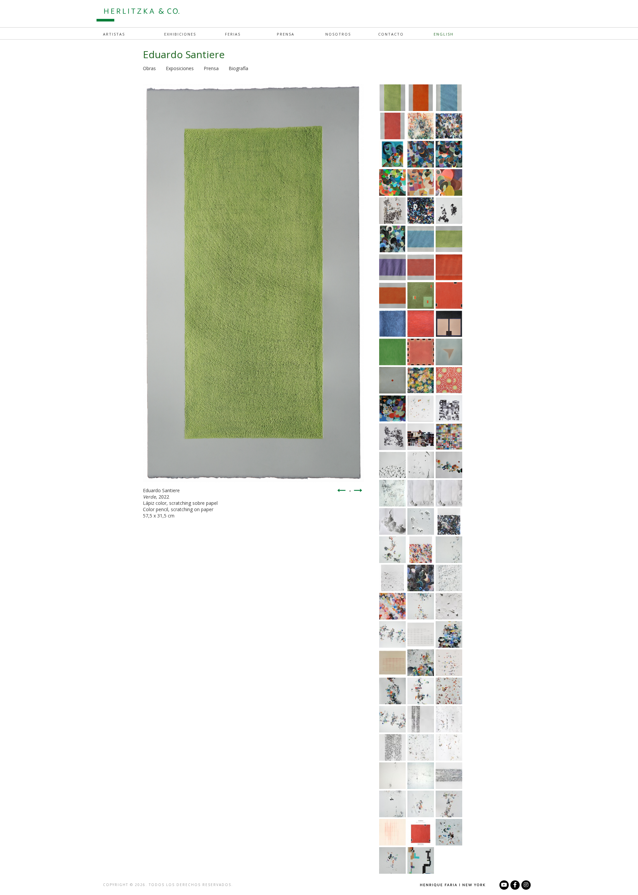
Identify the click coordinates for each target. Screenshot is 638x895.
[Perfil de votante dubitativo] (392, 702)
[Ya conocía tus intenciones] (392, 645)
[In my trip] (420, 137)
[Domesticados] (392, 561)
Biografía (238, 68)
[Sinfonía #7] (449, 589)
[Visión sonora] (420, 674)
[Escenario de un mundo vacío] (449, 504)
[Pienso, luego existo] (420, 702)
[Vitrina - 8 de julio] (392, 165)
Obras (149, 68)
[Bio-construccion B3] (449, 815)
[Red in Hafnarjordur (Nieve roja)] (449, 702)
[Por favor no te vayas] (392, 787)
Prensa (285, 34)
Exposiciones (180, 68)
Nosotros (338, 34)
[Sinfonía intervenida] (392, 815)
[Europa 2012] (449, 730)
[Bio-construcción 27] (392, 504)
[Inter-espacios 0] (420, 787)
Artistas (114, 34)
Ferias (233, 34)
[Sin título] (449, 787)
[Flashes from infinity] (420, 532)
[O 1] (449, 645)
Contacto (391, 34)
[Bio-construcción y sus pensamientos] (420, 617)
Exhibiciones (180, 34)
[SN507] (449, 758)
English (444, 34)
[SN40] (420, 758)
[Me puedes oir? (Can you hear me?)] (449, 561)
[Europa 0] (420, 815)
